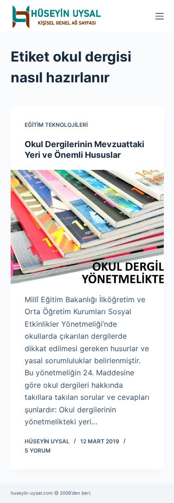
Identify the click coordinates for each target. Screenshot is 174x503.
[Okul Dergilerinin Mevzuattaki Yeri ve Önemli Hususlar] (87, 227)
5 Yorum (38, 450)
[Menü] (159, 16)
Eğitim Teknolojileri (56, 124)
